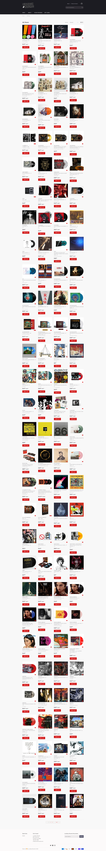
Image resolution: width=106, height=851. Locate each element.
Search (23, 835)
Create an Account (74, 3)
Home (23, 15)
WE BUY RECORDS (38, 12)
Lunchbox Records (32, 848)
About (29, 12)
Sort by (66, 22)
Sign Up (81, 836)
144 (56, 822)
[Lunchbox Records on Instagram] (54, 845)
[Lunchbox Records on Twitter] (50, 845)
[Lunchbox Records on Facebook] (52, 845)
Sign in (68, 3)
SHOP (23, 12)
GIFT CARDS (47, 12)
